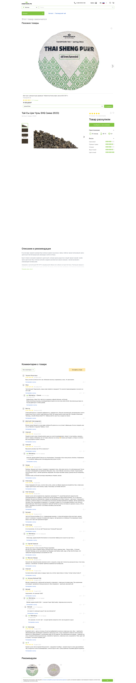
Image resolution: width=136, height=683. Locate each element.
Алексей (43, 453)
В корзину (108, 106)
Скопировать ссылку (31, 382)
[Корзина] (113, 3)
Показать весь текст (27, 269)
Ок (107, 680)
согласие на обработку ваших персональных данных (54, 679)
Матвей (42, 598)
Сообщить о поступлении (102, 125)
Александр (43, 533)
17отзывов (35, 100)
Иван (48, 395)
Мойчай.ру (39, 607)
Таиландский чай (27, 97)
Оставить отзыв (77, 370)
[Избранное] (110, 3)
